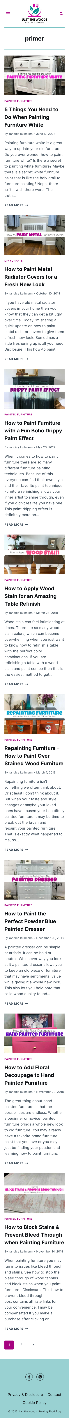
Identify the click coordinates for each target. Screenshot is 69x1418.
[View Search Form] (61, 13)
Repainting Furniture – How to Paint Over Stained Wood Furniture (33, 756)
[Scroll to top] (59, 1412)
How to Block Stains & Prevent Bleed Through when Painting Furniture (34, 1235)
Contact (54, 1394)
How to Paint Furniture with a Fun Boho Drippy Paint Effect (33, 430)
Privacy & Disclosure (25, 1394)
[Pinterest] (40, 1377)
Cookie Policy (35, 1402)
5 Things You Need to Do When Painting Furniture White (31, 117)
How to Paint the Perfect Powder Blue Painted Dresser (30, 921)
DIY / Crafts (13, 260)
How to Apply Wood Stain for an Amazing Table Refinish (30, 596)
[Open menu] (8, 13)
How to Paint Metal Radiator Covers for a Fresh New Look (30, 277)
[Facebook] (29, 1377)
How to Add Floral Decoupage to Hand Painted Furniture (29, 1075)
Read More (16, 205)
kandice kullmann (20, 134)
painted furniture (18, 100)
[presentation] (34, 75)
